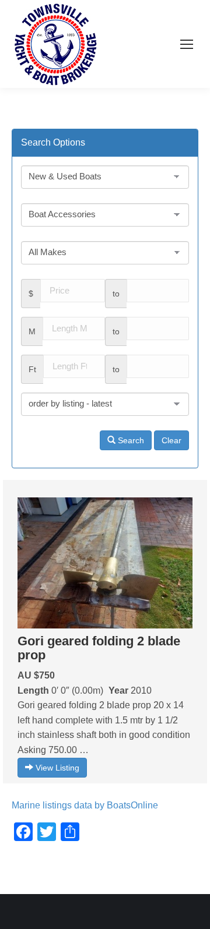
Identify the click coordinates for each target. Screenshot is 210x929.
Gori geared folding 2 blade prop (99, 648)
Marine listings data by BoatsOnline (85, 805)
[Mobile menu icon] (186, 44)
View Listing (56, 767)
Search (130, 440)
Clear (171, 440)
